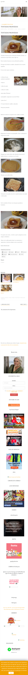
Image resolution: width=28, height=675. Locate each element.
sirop (13, 297)
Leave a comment (22, 29)
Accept (11, 672)
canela (3, 297)
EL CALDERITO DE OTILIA (7, 24)
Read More (17, 672)
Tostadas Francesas (20, 297)
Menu (3, 1)
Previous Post (5, 304)
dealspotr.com (14, 652)
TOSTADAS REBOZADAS (6, 283)
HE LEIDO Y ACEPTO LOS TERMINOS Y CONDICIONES (14, 391)
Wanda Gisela (4, 29)
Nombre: (14, 380)
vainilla (3, 298)
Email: (14, 385)
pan (10, 297)
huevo (7, 297)
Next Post (24, 304)
